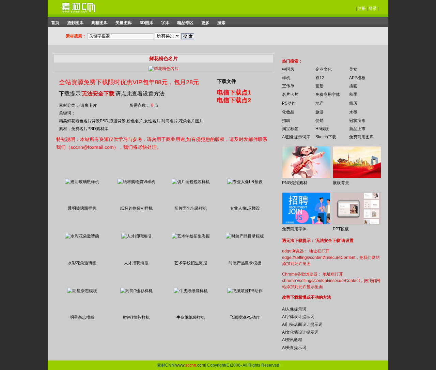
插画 (353, 86)
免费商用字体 (327, 94)
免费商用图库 (361, 137)
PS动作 (289, 103)
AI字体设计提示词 (298, 316)
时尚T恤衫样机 (136, 317)
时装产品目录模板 (245, 263)
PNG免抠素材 (294, 182)
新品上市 (357, 128)
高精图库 (99, 22)
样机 (286, 77)
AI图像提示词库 (296, 137)
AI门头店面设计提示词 (302, 324)
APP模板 (357, 77)
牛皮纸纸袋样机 (190, 317)
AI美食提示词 (294, 347)
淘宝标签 (290, 128)
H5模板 (322, 128)
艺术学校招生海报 (190, 263)
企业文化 (323, 69)
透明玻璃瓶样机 (82, 208)
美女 (353, 69)
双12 (319, 77)
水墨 (353, 112)
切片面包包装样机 (190, 208)
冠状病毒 (357, 120)
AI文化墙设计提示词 (300, 332)
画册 (319, 86)
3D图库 (146, 22)
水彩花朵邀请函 (82, 263)
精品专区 (185, 22)
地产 (319, 103)
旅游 (319, 112)
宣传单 (288, 86)
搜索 (221, 22)
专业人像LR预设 (245, 208)
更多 (205, 22)
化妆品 (288, 112)
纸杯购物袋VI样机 (136, 208)
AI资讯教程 (292, 339)
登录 (373, 8)
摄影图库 (75, 22)
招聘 (286, 120)
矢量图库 (123, 22)
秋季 (353, 94)
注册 (362, 8)
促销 (319, 120)
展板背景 (341, 182)
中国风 (288, 69)
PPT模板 (341, 229)
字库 (165, 22)
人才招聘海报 (136, 263)
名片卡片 (290, 94)
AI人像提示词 (294, 309)
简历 (353, 103)
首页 (55, 22)
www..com (190, 365)
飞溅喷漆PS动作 (245, 317)
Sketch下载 (325, 137)
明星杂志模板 (82, 317)
